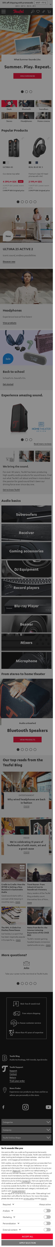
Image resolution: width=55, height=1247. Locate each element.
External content (10, 1229)
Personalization (9, 1223)
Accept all (27, 1236)
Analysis (6, 1210)
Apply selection (27, 1243)
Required (7, 1204)
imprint (43, 1198)
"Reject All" (16, 1170)
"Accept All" (26, 1181)
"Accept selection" (18, 1191)
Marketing (7, 1217)
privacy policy (29, 1198)
